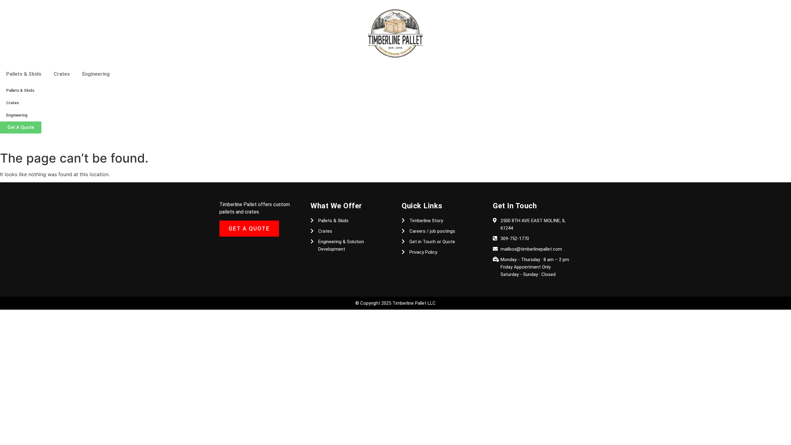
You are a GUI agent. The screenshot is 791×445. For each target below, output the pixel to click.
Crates (62, 74)
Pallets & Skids (23, 74)
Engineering (96, 74)
